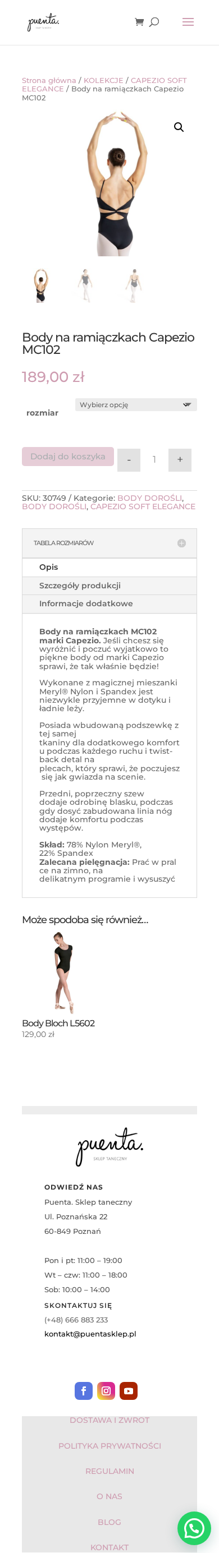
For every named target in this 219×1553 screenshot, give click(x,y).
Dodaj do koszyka (68, 456)
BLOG (109, 1522)
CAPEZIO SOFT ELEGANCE (142, 506)
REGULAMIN (109, 1471)
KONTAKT (109, 1547)
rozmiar (42, 413)
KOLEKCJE (104, 80)
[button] (179, 127)
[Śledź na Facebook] (84, 1391)
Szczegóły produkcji (80, 585)
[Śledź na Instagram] (106, 1391)
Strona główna (49, 80)
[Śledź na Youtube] (129, 1391)
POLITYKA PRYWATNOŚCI (109, 1446)
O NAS (109, 1496)
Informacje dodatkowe (86, 603)
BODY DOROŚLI (149, 498)
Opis (48, 567)
